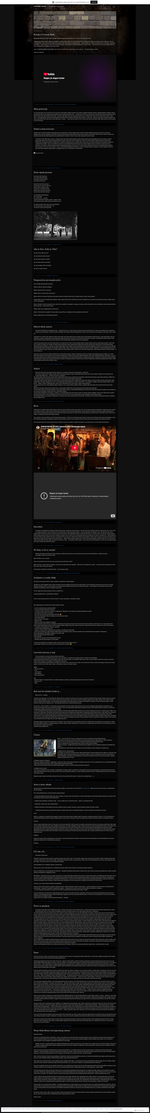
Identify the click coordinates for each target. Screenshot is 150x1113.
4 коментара (71, 901)
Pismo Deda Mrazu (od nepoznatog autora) (52, 1030)
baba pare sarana (67, 573)
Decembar (38, 526)
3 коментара (69, 730)
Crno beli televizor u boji (44, 652)
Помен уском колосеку (44, 128)
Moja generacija (40, 108)
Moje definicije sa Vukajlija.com (55, 573)
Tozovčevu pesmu (86, 788)
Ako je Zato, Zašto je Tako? (45, 249)
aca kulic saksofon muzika (58, 948)
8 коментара (57, 686)
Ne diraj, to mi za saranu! (44, 549)
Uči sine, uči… (40, 851)
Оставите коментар (72, 104)
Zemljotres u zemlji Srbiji (45, 577)
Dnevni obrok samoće (43, 326)
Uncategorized (51, 124)
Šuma (36, 952)
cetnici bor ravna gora (61, 730)
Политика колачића (117, 1108)
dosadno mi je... (51, 686)
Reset (36, 405)
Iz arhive (48, 948)
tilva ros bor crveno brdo (62, 104)
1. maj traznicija (58, 322)
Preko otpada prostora (43, 172)
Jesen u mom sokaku (42, 784)
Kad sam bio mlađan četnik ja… (47, 691)
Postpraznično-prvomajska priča (47, 280)
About (114, 6)
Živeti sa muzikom (41, 905)
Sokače (37, 368)
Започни (94, 2)
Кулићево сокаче (40, 6)
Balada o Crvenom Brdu (44, 34)
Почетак (109, 6)
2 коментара (55, 275)
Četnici (37, 734)
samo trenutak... (51, 104)
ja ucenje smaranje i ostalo (62, 901)
